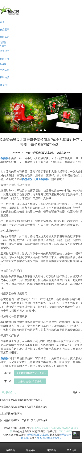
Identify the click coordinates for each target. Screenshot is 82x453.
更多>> (76, 392)
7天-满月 (46, 428)
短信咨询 (30, 450)
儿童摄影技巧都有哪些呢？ (30, 381)
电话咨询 (10, 450)
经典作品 (36, 428)
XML (26, 438)
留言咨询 (51, 450)
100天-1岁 (56, 428)
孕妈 (73, 428)
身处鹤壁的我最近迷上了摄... (31, 372)
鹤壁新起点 (65, 434)
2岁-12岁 (66, 428)
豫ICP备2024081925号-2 (49, 438)
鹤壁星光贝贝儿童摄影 (38, 434)
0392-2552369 (65, 431)
